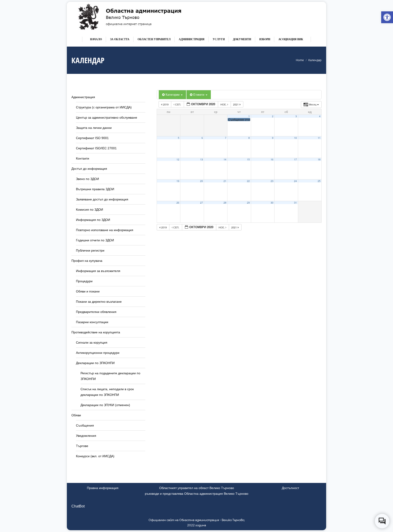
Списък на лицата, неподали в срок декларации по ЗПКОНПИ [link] (107, 392)
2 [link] (272, 116)
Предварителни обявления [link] (96, 312)
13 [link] (201, 159)
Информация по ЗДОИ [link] (93, 220)
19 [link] (177, 181)
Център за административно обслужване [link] (106, 117)
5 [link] (178, 138)
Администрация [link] (83, 97)
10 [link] (295, 138)
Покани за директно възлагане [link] (99, 301)
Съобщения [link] (85, 425)
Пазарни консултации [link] (92, 322)
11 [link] (319, 138)
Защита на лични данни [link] (94, 128)
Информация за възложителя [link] (98, 271)
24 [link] (295, 181)
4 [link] (319, 116)
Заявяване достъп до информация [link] (102, 199)
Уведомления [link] (86, 435)
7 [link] (225, 138)
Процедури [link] (84, 281)
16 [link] (272, 159)
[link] (387, 17)
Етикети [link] (199, 94)
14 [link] (225, 159)
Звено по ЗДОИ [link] (87, 179)
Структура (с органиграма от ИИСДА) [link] (104, 107)
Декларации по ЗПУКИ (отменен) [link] (105, 405)
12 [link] (177, 159)
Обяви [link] (76, 415)
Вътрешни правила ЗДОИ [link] (95, 189)
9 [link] (272, 138)
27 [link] (201, 202)
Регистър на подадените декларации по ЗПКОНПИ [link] (110, 376)
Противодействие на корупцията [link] (95, 332)
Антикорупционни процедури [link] (97, 353)
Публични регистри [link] (90, 250)
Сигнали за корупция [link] (91, 342)
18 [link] (319, 159)
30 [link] (272, 202)
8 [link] (249, 138)
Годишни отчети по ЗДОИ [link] (95, 240)
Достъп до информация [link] (89, 168)
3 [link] (296, 116)
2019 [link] (165, 104)
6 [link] (202, 138)
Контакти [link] (82, 158)
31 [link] (295, 202)
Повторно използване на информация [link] (104, 230)
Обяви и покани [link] (88, 291)
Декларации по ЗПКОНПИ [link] (95, 363)
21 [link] (225, 181)
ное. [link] (223, 104)
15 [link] (248, 159)
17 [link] (295, 159)
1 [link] (249, 116)
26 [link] (177, 202)
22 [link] (248, 181)
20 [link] (201, 181)
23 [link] (272, 181)
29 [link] (248, 202)
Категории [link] (173, 94)
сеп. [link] (178, 104)
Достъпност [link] (290, 488)
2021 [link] (236, 104)
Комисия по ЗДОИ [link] (89, 209)
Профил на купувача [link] (86, 260)
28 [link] (225, 202)
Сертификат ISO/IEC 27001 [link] (96, 148)
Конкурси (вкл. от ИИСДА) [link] (95, 456)
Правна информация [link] (102, 488)
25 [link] (319, 181)
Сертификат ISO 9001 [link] (92, 138)
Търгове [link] (82, 446)
